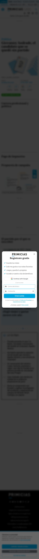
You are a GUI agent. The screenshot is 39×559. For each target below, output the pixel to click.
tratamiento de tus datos (19, 302)
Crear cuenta (19, 296)
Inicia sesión (24, 305)
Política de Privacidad (25, 300)
